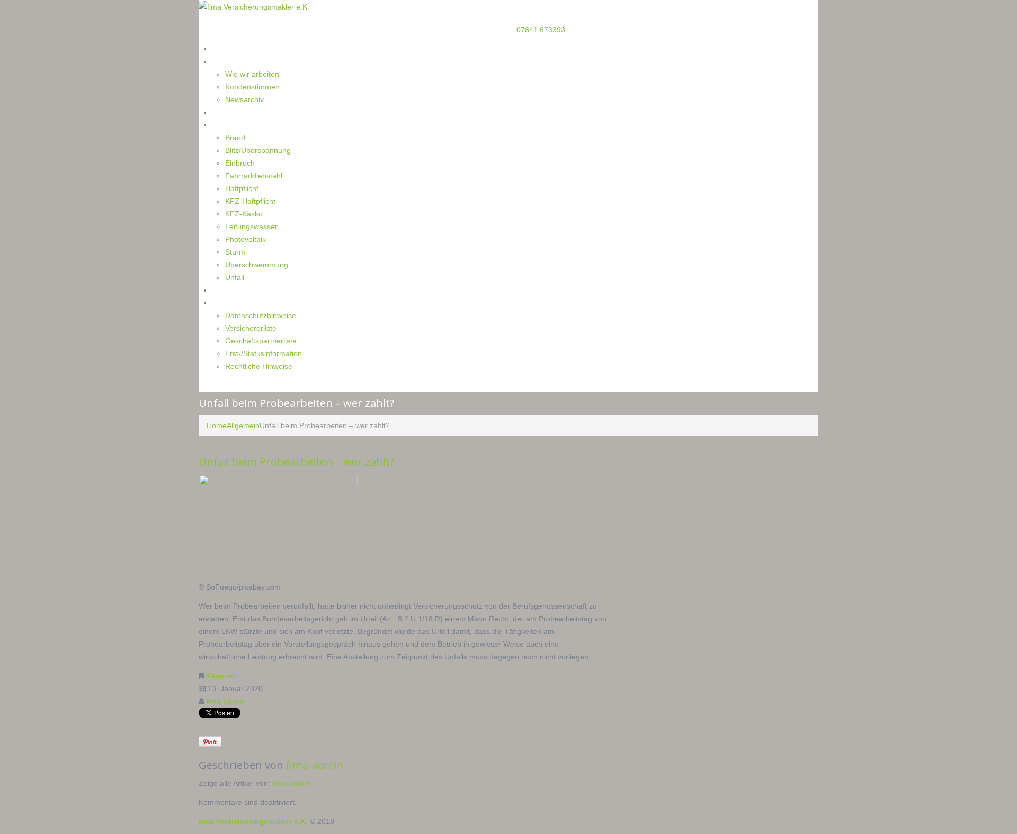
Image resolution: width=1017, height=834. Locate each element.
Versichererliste (250, 328)
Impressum (231, 302)
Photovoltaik (245, 239)
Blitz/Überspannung (258, 150)
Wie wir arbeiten (252, 74)
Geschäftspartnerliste (261, 341)
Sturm (235, 252)
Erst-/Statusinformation (263, 353)
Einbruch (240, 163)
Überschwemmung (256, 264)
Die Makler (230, 61)
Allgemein (243, 425)
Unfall (234, 277)
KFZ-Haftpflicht (250, 201)
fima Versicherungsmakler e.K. (253, 821)
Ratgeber (227, 112)
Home (222, 48)
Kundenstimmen (252, 87)
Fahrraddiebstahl (253, 175)
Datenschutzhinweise (260, 315)
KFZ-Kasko (244, 214)
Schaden (226, 125)
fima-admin (225, 701)
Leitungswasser (251, 226)
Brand (235, 137)
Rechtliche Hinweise (258, 366)
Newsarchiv (244, 99)
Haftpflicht (241, 188)
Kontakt (225, 290)
